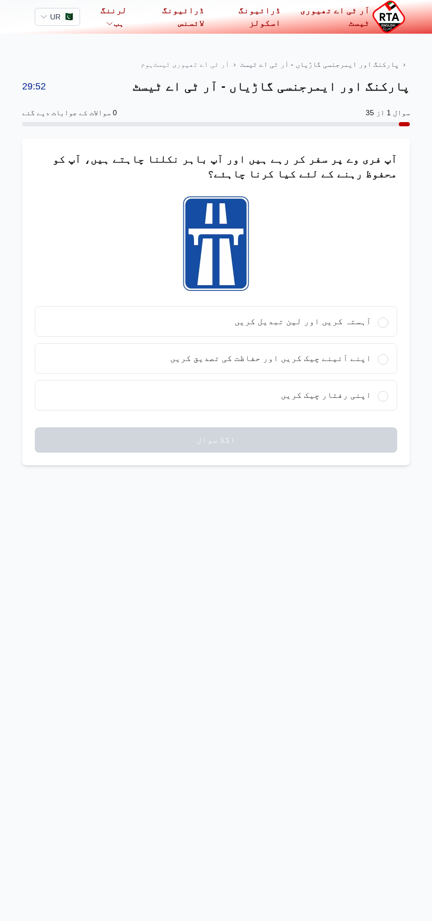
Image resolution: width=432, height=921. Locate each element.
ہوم (147, 64)
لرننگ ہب (114, 16)
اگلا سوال (216, 439)
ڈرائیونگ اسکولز (260, 16)
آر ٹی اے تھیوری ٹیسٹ (335, 16)
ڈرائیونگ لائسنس (183, 16)
